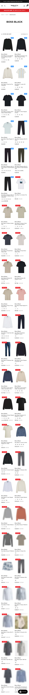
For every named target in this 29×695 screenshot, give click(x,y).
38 (23, 142)
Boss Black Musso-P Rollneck (21, 524)
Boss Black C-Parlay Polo (20, 551)
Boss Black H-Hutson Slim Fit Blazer (21, 605)
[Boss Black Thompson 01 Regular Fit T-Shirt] (7, 431)
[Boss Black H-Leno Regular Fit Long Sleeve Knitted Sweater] (7, 45)
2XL (8, 59)
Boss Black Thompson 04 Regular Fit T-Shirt (20, 416)
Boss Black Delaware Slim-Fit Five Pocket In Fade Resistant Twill (7, 167)
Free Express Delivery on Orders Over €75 (15, 1)
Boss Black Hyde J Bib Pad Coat (20, 660)
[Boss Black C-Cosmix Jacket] (21, 431)
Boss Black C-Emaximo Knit (21, 632)
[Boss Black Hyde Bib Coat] (7, 648)
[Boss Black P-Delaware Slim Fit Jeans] (21, 459)
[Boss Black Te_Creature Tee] (21, 184)
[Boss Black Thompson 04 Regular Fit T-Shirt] (21, 404)
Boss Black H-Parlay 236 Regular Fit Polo (20, 279)
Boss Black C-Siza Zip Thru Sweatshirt (7, 85)
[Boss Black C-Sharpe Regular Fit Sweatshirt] (7, 404)
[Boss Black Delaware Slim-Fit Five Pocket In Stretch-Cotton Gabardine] (7, 184)
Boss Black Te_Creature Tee (21, 194)
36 (21, 142)
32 (17, 142)
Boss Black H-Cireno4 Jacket (7, 469)
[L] (18, 10)
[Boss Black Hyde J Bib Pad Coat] (21, 648)
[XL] (20, 10)
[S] (13, 10)
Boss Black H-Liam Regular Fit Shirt (7, 498)
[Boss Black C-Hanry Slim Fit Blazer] (7, 621)
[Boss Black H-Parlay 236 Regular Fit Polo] (21, 267)
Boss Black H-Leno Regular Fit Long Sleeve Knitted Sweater (7, 56)
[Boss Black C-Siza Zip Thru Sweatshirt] (7, 73)
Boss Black (4, 54)
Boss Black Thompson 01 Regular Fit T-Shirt (6, 443)
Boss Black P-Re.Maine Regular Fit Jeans (20, 333)
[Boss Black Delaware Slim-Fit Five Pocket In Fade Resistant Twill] (7, 155)
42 (19, 444)
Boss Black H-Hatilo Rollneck (21, 497)
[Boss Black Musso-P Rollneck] (21, 514)
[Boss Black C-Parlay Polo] (21, 540)
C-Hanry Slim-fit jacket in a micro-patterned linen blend (21, 687)
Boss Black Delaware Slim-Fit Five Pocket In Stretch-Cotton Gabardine (7, 196)
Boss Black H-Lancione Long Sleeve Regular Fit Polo (21, 56)
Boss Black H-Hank (5, 604)
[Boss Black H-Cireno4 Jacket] (7, 459)
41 (4, 336)
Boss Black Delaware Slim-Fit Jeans (21, 139)
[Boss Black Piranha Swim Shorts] (7, 566)
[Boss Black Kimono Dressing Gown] (7, 676)
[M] (16, 10)
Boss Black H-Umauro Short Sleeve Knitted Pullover (7, 112)
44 (21, 444)
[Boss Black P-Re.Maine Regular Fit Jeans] (21, 322)
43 (6, 336)
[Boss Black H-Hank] (7, 594)
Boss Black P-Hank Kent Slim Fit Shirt (7, 333)
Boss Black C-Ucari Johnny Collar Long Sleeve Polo (7, 388)
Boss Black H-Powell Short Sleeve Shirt (7, 251)
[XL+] (23, 10)
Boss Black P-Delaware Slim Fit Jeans (21, 470)
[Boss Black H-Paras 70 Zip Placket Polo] (7, 294)
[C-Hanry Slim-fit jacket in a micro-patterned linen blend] (21, 676)
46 (23, 444)
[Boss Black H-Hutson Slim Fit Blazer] (21, 594)
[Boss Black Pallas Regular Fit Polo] (7, 128)
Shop (6, 14)
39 (2, 336)
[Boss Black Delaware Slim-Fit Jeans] (21, 128)
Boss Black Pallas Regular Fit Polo (7, 139)
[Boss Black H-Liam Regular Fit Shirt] (7, 486)
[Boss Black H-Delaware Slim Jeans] (7, 349)
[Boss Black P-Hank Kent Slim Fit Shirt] (7, 322)
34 (19, 142)
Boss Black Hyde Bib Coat (6, 659)
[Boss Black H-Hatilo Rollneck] (21, 486)
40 (17, 444)
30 (15, 142)
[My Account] (24, 5)
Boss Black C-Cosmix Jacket (21, 442)
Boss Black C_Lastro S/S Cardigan (20, 85)
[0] (26, 5)
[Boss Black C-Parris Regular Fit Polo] (21, 101)
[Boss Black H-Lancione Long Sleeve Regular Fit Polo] (21, 45)
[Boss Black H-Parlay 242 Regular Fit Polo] (7, 267)
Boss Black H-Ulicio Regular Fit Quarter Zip (21, 361)
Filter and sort (7, 34)
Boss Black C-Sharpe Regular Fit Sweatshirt (7, 416)
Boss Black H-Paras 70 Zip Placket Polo (7, 306)
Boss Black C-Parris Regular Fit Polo (21, 112)
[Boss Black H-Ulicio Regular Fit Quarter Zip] (21, 349)
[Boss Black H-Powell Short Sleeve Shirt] (7, 240)
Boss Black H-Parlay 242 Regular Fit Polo (6, 279)
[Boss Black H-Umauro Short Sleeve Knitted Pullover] (7, 101)
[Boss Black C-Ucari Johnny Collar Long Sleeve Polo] (7, 377)
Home (2, 14)
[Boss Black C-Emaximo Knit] (21, 621)
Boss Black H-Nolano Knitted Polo (7, 224)
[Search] (4, 5)
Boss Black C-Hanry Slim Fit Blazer (7, 633)
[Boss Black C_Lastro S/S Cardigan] (21, 73)
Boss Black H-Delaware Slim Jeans (7, 361)
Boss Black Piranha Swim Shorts (6, 578)
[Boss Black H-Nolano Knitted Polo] (7, 212)
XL (6, 59)
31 (2, 363)
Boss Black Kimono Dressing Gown (7, 687)
